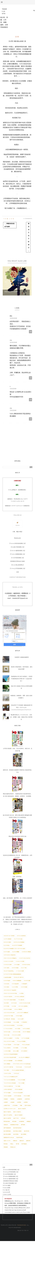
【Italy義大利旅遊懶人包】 (17, 547)
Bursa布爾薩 (15, 951)
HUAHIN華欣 (15, 987)
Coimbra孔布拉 (26, 964)
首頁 (17, 572)
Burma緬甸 (7, 951)
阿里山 (11, 1144)
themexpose (21, 1225)
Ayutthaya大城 (18, 939)
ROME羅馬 (15, 1047)
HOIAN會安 (6, 987)
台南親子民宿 (7, 1105)
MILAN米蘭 (16, 1022)
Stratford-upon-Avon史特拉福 (21, 1063)
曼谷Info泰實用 (18, 1115)
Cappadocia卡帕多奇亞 (10, 955)
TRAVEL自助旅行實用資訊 (18, 1070)
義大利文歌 (26, 1131)
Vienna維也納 (17, 1095)
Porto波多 (16, 1044)
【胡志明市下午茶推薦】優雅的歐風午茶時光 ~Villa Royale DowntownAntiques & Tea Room (21, 707)
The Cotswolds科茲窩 (10, 1083)
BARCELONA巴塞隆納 (19, 942)
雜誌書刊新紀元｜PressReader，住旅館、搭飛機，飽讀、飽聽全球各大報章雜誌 (21, 717)
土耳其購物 (14, 1105)
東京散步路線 (7, 1121)
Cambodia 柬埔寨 (26, 951)
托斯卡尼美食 (28, 1105)
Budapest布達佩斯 (17, 945)
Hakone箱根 (24, 987)
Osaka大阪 (6, 1035)
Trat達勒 (17, 1086)
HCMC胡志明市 (15, 983)
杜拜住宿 (23, 1118)
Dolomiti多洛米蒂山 (9, 971)
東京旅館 (14, 1121)
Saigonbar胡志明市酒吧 (10, 1057)
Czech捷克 (6, 967)
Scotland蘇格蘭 (8, 1060)
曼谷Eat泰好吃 (7, 1111)
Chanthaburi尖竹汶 (24, 958)
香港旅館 (6, 1147)
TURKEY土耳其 (7, 1073)
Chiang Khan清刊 (8, 961)
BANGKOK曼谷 (7, 942)
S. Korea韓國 (7, 1051)
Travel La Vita (4, 11)
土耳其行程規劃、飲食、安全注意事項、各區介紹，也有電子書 (17, 750)
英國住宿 (15, 1140)
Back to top (22, 1230)
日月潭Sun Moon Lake (10, 1108)
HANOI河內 (6, 983)
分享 (17, 37)
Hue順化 (21, 993)
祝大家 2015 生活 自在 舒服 (13, 291)
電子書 (17, 1144)
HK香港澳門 (24, 983)
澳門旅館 (23, 1124)
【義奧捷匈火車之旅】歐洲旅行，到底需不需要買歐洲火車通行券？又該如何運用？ (21, 679)
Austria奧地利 (7, 939)
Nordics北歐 (7, 1031)
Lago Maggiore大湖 (9, 1012)
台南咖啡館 (19, 1099)
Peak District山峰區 (9, 1041)
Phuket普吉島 (7, 1044)
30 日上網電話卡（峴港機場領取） (17, 490)
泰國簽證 (29, 1121)
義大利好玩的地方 (17, 1127)
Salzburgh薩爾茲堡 (24, 1057)
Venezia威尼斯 (7, 1095)
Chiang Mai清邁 (20, 961)
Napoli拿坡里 (26, 1028)
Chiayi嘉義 (17, 964)
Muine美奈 (20, 1025)
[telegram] (7, 219)
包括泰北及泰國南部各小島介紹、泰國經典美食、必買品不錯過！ (17, 856)
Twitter (17, 525)
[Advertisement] (17, 1258)
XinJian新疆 (27, 1095)
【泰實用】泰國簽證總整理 (21, 657)
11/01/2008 (13, 388)
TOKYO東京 (6, 1070)
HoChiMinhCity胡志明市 (10, 990)
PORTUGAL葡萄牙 (8, 1038)
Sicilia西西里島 (18, 1060)
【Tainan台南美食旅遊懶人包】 (17, 543)
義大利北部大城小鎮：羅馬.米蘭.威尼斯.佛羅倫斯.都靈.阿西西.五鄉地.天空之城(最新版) (17, 816)
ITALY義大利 (21, 999)
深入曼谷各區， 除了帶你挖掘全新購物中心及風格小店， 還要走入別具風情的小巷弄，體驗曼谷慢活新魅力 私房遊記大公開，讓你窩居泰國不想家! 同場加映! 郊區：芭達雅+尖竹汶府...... (17, 920)
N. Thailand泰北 (8, 1028)
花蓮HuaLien (7, 1140)
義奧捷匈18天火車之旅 (9, 1137)
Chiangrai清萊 (8, 964)
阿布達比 (6, 1144)
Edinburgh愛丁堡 (18, 977)
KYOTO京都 (6, 1006)
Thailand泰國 (21, 1079)
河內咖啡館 (21, 1121)
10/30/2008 (13, 342)
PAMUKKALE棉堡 (16, 1035)
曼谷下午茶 (16, 1118)
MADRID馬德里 (7, 1022)
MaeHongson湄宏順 (9, 1025)
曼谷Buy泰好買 (22, 1108)
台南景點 (19, 1102)
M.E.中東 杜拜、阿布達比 (9, 1019)
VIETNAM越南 (7, 1092)
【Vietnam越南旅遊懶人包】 (18, 550)
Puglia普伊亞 (7, 1047)
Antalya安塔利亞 (21, 935)
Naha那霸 (17, 1028)
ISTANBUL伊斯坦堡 (19, 996)
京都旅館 (6, 1099)
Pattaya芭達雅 (25, 1038)
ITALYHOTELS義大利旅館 (10, 999)
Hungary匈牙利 (8, 996)
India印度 (6, 1003)
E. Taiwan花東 (20, 971)
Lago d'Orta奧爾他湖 (22, 1012)
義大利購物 (23, 1134)
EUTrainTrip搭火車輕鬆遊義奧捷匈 (12, 974)
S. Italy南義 (24, 1047)
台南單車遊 (27, 1099)
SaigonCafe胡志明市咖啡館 (11, 1054)
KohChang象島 (8, 1009)
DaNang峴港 (15, 967)
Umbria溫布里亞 (8, 1089)
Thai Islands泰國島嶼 (9, 1079)
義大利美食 (15, 1134)
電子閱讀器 (24, 1144)
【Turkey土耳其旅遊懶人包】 (17, 568)
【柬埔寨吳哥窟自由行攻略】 (17, 561)
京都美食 (12, 1099)
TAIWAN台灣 (27, 1067)
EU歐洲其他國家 (7, 977)
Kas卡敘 (14, 1006)
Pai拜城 (17, 1038)
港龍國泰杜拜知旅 (14, 1124)
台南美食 (26, 1102)
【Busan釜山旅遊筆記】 (17, 565)
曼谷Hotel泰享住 (8, 1115)
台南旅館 (12, 1102)
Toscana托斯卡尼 (8, 1086)
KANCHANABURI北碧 (24, 1003)
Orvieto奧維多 (26, 1031)
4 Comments (27, 218)
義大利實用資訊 (7, 1131)
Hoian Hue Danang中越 (10, 993)
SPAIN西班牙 (24, 1051)
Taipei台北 (16, 1073)
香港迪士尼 (12, 1147)
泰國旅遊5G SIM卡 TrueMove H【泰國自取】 (17, 505)
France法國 (27, 980)
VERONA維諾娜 (18, 1089)
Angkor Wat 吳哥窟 (9, 935)
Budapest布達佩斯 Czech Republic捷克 (14, 948)
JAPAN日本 (14, 1003)
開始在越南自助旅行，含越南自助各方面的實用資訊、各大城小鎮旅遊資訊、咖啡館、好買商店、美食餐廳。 (17, 795)
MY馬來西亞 (24, 1022)
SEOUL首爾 (15, 1051)
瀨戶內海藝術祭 (7, 1127)
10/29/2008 (13, 318)
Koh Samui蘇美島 (23, 1006)
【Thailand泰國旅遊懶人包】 (17, 554)
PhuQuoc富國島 (21, 1041)
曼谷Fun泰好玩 (17, 1111)
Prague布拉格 (25, 1044)
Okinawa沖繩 (16, 1031)
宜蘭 (21, 1105)
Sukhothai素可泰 (8, 1067)
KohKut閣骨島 (18, 1009)
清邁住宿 (6, 1124)
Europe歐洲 (7, 980)
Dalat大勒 (24, 967)
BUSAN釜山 (7, 945)
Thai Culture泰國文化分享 (10, 1076)
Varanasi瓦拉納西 (18, 1092)
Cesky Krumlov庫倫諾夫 (10, 958)
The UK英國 (21, 1083)
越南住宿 (22, 1140)
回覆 (30, 331)
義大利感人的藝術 (17, 1131)
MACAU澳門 (21, 1019)
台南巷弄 (6, 1102)
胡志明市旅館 (19, 1137)
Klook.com (17, 538)
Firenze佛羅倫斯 (17, 980)
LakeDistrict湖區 (8, 1015)
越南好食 (28, 1140)
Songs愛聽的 (7, 1063)
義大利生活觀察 (7, 1134)
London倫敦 (19, 1015)
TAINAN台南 (19, 1067)
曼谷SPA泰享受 (7, 1118)
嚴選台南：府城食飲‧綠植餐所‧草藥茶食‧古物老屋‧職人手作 (17, 771)
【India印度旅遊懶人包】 (17, 557)
